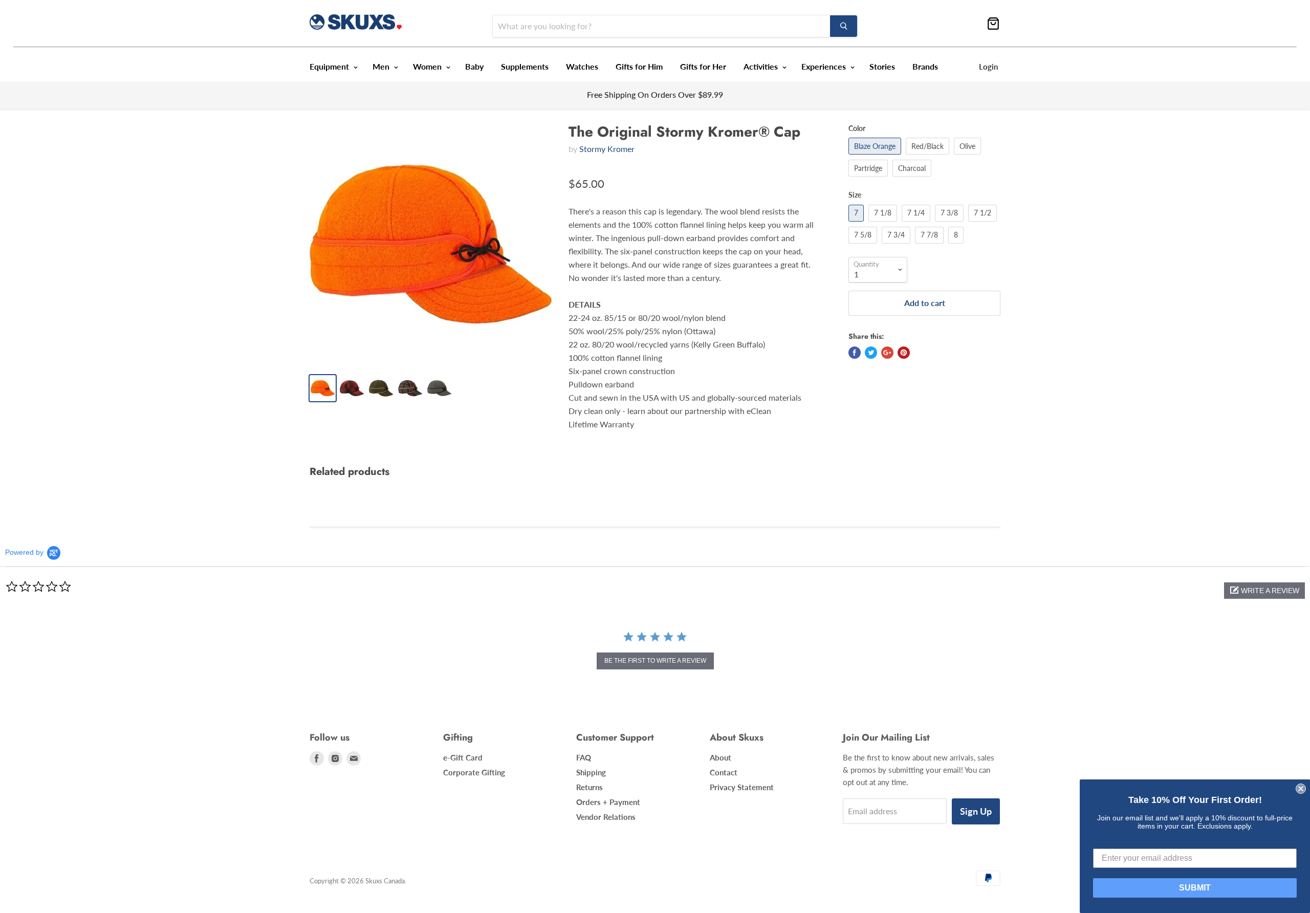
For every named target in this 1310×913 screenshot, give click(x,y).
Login (988, 66)
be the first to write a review (655, 660)
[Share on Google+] (887, 352)
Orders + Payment (608, 802)
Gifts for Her (703, 66)
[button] (1264, 590)
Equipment (330, 66)
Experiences (824, 66)
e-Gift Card (463, 757)
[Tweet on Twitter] (871, 352)
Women (428, 66)
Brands (925, 66)
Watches (582, 66)
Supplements (525, 66)
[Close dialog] (1301, 789)
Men (382, 66)
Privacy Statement (742, 787)
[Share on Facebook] (854, 352)
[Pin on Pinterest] (904, 352)
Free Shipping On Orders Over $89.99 (655, 94)
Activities (762, 66)
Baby (474, 66)
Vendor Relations (606, 816)
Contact (723, 772)
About (720, 757)
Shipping (591, 772)
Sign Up (976, 811)
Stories (882, 66)
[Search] (843, 26)
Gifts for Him (639, 66)
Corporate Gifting (474, 772)
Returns (589, 787)
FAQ (583, 757)
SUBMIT (1195, 887)
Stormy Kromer (607, 149)
